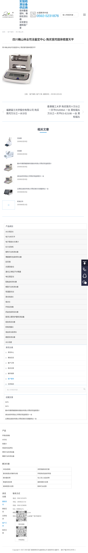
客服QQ (84, 276)
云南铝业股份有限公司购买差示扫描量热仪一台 (32, 189)
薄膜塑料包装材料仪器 (14, 257)
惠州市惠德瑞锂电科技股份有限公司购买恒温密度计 (34, 163)
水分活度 (9, 342)
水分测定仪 (10, 232)
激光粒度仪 (10, 297)
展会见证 (11, 357)
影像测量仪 (10, 327)
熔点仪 (8, 302)
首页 (3, 32)
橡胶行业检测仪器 (12, 287)
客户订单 (39, 94)
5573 (6, 406)
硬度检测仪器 (10, 337)
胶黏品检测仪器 (11, 282)
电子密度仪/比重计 (12, 242)
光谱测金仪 (10, 267)
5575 (6, 402)
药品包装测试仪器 (12, 312)
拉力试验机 (10, 247)
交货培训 (11, 384)
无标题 (19, 138)
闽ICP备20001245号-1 (68, 550)
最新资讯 (46, 94)
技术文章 (11, 368)
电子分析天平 (10, 237)
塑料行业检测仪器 (12, 252)
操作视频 (11, 373)
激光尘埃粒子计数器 (13, 272)
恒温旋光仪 (10, 292)
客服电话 (84, 269)
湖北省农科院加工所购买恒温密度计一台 (30, 176)
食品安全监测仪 (11, 332)
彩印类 (8, 262)
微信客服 (84, 282)
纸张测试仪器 (10, 322)
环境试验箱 (10, 307)
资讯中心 (11, 352)
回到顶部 (84, 263)
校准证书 (20, 201)
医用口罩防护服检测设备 (15, 317)
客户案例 (11, 32)
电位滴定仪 (10, 277)
